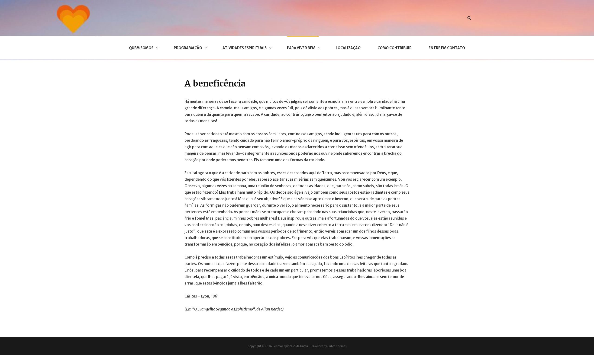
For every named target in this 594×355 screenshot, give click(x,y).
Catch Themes (337, 346)
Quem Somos (141, 48)
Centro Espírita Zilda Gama (290, 346)
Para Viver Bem (301, 48)
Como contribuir (395, 48)
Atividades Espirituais (245, 48)
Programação (188, 48)
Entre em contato (447, 48)
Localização (348, 48)
